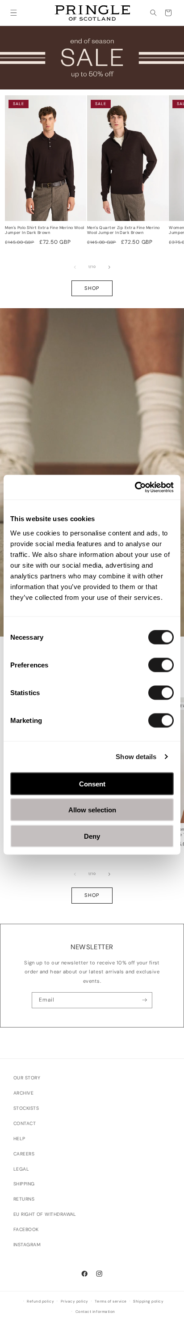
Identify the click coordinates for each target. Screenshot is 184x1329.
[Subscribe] (144, 1000)
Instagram (27, 1245)
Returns (23, 1199)
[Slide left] (75, 267)
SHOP (92, 288)
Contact (24, 1123)
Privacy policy (74, 1301)
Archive (23, 1093)
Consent (92, 783)
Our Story (26, 1078)
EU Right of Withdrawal (44, 1214)
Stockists (26, 1108)
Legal (21, 1169)
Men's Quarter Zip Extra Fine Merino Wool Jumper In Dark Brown (123, 230)
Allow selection (92, 810)
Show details (136, 756)
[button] (13, 12)
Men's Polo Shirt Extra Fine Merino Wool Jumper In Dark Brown (44, 230)
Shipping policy (148, 1301)
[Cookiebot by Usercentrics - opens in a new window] (135, 487)
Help (19, 1139)
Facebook (26, 1229)
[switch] (161, 665)
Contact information (95, 1311)
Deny (92, 836)
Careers (23, 1154)
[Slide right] (109, 267)
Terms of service (110, 1301)
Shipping (24, 1184)
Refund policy (40, 1301)
